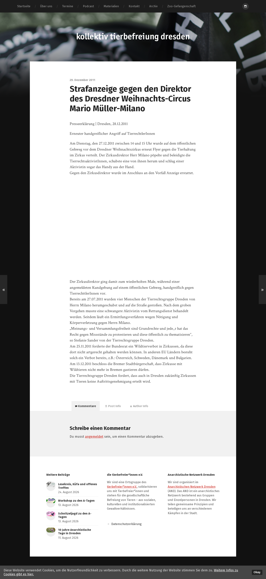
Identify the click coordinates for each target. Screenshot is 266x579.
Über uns (46, 6)
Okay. (257, 572)
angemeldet (94, 437)
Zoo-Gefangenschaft (181, 6)
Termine (67, 6)
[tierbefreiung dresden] (133, 37)
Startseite (23, 6)
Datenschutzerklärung (126, 524)
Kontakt (134, 6)
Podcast (88, 6)
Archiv (153, 6)
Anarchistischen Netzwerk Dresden (192, 486)
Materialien (111, 6)
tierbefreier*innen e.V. (122, 486)
